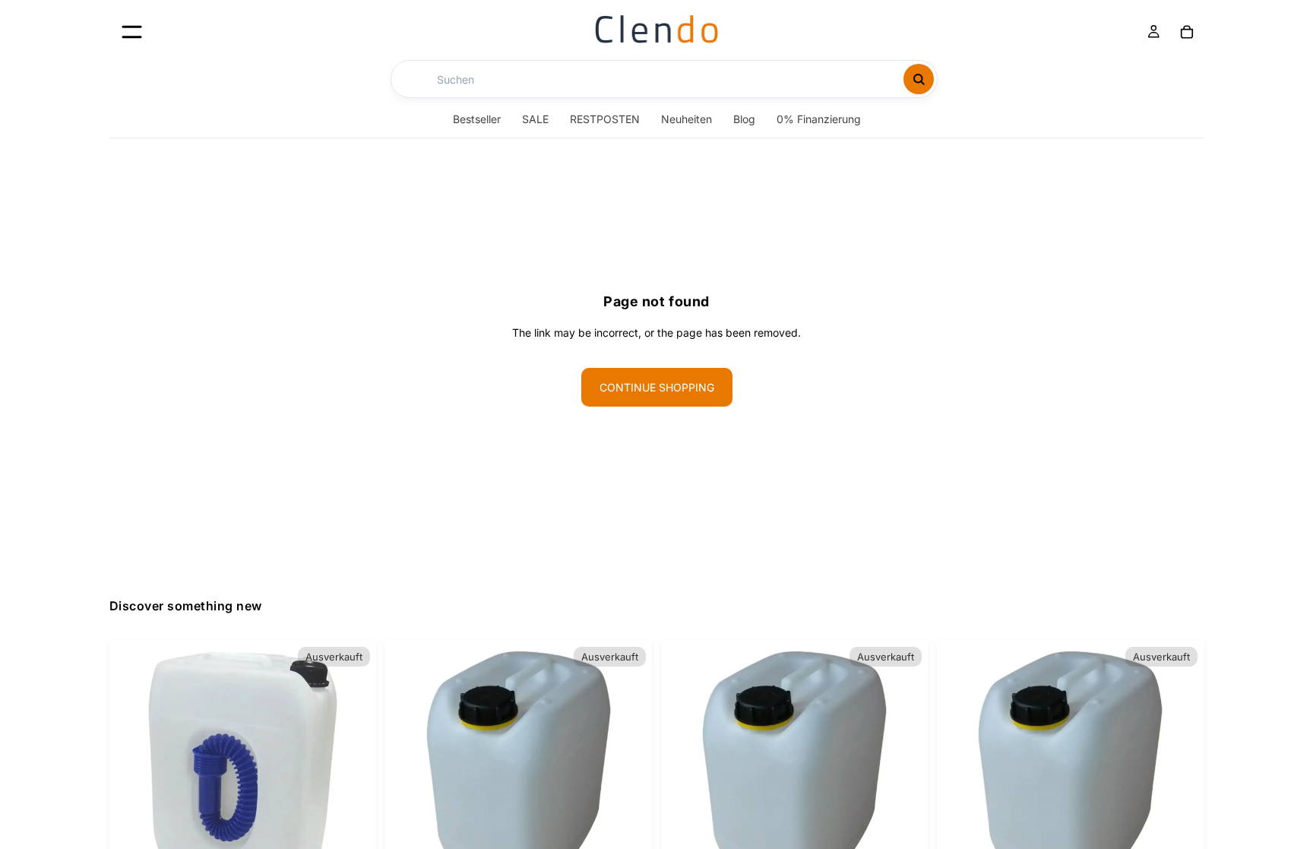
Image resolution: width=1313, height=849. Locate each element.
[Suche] (918, 79)
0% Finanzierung (819, 118)
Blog (744, 118)
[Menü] (131, 31)
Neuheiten (686, 118)
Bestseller (477, 118)
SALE (535, 118)
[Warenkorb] (1187, 32)
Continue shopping (657, 387)
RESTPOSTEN (605, 118)
